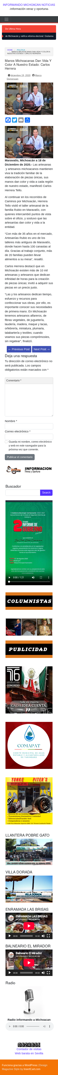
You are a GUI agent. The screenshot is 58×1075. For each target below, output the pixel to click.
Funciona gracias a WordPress (19, 1065)
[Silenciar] (43, 936)
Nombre (11, 421)
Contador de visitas (29, 1049)
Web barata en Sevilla (29, 1053)
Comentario (13, 380)
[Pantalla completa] (48, 936)
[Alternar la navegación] (6, 19)
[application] (29, 926)
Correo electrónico (17, 431)
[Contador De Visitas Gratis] (29, 1044)
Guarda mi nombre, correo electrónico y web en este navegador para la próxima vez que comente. (30, 445)
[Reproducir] (9, 936)
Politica (21, 50)
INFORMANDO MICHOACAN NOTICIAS (29, 5)
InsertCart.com (32, 1069)
